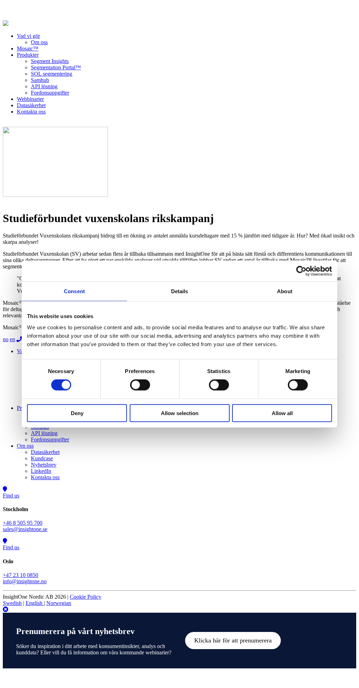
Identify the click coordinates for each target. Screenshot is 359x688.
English (35, 603)
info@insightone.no (25, 581)
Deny (77, 413)
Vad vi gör (28, 36)
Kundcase (42, 458)
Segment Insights (50, 61)
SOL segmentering (51, 74)
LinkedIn (41, 471)
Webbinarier (30, 99)
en (12, 339)
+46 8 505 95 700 (22, 523)
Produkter (28, 55)
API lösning (44, 86)
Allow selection (179, 413)
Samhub (40, 80)
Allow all (282, 413)
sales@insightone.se (25, 529)
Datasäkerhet (31, 105)
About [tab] (284, 291)
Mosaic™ (28, 48)
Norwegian (58, 603)
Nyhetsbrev (43, 465)
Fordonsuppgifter (50, 93)
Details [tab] (179, 291)
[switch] (140, 385)
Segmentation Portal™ (56, 67)
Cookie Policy (85, 597)
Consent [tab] (74, 291)
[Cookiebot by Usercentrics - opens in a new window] (301, 271)
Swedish (12, 603)
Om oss (39, 42)
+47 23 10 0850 (20, 575)
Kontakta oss (31, 112)
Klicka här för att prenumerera (233, 640)
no (5, 339)
